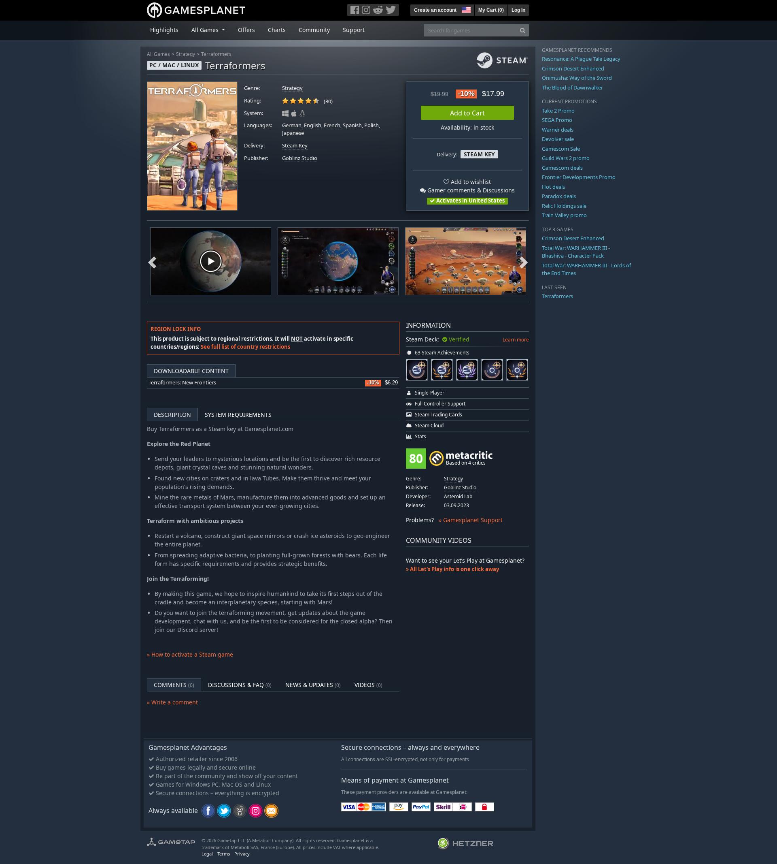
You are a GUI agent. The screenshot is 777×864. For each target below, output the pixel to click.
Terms (223, 854)
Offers (246, 30)
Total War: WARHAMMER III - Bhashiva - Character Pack (576, 252)
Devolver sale (558, 139)
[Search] (522, 30)
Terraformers (216, 54)
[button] (465, 9)
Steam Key (295, 145)
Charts (277, 30)
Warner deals (557, 129)
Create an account (435, 10)
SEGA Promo (557, 120)
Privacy (242, 854)
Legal (207, 854)
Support (354, 30)
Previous (152, 261)
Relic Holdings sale (564, 205)
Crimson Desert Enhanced (573, 68)
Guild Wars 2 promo (566, 158)
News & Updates (313, 685)
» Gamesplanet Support (471, 520)
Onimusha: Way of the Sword (577, 77)
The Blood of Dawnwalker (572, 87)
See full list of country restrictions (245, 346)
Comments (174, 685)
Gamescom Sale (561, 148)
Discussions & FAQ (240, 685)
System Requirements (238, 414)
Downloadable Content (191, 371)
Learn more (516, 340)
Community (314, 30)
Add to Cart (467, 113)
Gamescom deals (562, 167)
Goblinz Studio (299, 158)
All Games (158, 54)
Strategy (185, 54)
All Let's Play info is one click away (454, 569)
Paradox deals (559, 196)
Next (524, 261)
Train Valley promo (564, 215)
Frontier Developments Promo (579, 177)
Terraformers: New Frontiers (182, 382)
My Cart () (491, 10)
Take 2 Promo (558, 110)
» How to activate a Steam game (190, 654)
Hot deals (553, 186)
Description (172, 414)
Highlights (164, 30)
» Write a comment (172, 702)
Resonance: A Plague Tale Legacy (581, 58)
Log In (518, 10)
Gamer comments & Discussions (470, 190)
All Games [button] (205, 30)
